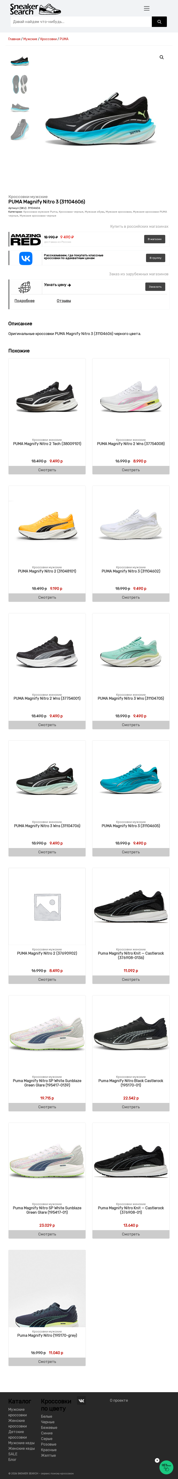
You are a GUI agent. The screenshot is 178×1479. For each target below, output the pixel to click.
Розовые (48, 1444)
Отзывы (64, 301)
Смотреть (47, 470)
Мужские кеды (21, 1443)
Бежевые (49, 1427)
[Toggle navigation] (147, 8)
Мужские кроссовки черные (38, 215)
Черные (47, 1422)
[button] (162, 57)
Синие (47, 1433)
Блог (12, 1459)
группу (156, 258)
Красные (49, 1450)
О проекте (119, 1400)
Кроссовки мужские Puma (40, 211)
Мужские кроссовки (119, 211)
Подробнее (25, 301)
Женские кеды (21, 1448)
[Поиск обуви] (159, 21)
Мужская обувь (94, 211)
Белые (46, 1416)
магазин (155, 239)
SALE (12, 1454)
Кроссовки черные (71, 211)
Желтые (48, 1455)
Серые (46, 1439)
